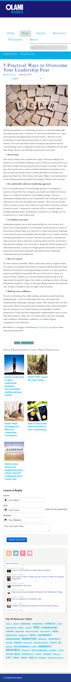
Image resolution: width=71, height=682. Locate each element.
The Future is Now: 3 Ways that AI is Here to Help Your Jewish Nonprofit (38, 577)
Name (6, 495)
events (28, 628)
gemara (10, 631)
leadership (27, 343)
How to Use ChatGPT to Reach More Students (31, 570)
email (21, 627)
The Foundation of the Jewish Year (26, 599)
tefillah (56, 654)
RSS (9, 553)
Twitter (15, 553)
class (59, 624)
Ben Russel (11, 74)
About (33, 39)
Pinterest (22, 553)
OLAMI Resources (10, 54)
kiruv (32, 635)
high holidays (32, 631)
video (24, 657)
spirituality (28, 654)
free (36, 627)
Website (7, 515)
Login (54, 23)
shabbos (53, 650)
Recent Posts (12, 563)
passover (27, 643)
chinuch (49, 623)
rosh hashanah (39, 650)
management (13, 639)
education (11, 628)
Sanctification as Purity (21, 585)
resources (25, 650)
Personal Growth (41, 643)
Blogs (25, 33)
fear (17, 343)
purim (34, 647)
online (9, 643)
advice (8, 624)
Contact (64, 23)
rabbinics (44, 646)
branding (26, 624)
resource (13, 650)
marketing (29, 638)
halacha (19, 631)
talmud (47, 654)
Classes (40, 33)
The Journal (15, 39)
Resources (59, 33)
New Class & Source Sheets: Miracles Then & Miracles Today (37, 592)
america (16, 624)
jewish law (11, 635)
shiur (61, 650)
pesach (53, 643)
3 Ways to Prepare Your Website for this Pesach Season (35, 605)
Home (11, 33)
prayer (9, 647)
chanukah (37, 623)
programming (22, 646)
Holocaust (45, 631)
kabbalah (23, 635)
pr (59, 642)
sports (38, 654)
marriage (42, 639)
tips (8, 657)
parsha (18, 642)
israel (55, 631)
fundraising (49, 627)
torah (15, 657)
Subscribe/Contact (29, 553)
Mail (5, 505)
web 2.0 (33, 657)
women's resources (55, 658)
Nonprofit (54, 639)
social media (13, 654)
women (42, 658)
